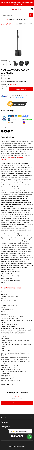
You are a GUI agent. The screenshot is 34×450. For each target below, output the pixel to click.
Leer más (3, 159)
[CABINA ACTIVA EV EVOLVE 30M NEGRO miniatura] (4, 63)
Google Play (20, 157)
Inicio (2, 24)
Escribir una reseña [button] (17, 403)
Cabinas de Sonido (9, 24)
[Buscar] (31, 15)
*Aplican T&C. (17, 4)
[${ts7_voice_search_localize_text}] (27, 15)
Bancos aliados (19, 97)
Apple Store (10, 157)
